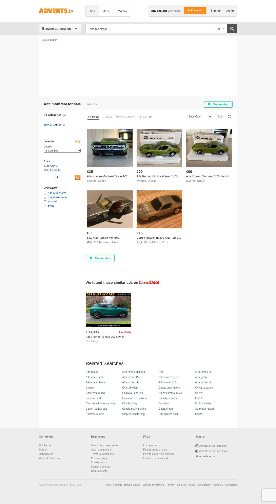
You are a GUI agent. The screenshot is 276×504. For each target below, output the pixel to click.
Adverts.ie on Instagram (213, 445)
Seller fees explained (155, 458)
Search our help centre (104, 445)
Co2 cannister (203, 403)
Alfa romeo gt (203, 382)
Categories (204, 485)
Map (78, 141)
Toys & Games (52, 124)
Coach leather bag (96, 408)
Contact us (231, 485)
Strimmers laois (95, 413)
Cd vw (198, 392)
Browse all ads (132, 485)
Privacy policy (99, 458)
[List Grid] (222, 116)
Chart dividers (130, 387)
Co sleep (164, 403)
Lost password (151, 445)
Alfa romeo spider (169, 377)
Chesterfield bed (95, 392)
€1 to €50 (49, 165)
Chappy (90, 387)
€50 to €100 (50, 169)
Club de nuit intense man (100, 403)
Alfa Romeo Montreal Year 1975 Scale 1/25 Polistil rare (172, 176)
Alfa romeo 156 (167, 382)
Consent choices (101, 466)
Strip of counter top (133, 413)
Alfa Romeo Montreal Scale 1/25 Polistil (112, 176)
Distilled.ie (45, 445)
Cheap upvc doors (169, 387)
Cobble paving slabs (134, 408)
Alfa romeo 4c (203, 371)
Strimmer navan (204, 408)
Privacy (170, 485)
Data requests (99, 470)
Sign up (216, 10)
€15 (140, 233)
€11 (90, 233)
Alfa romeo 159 (131, 377)
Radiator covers (168, 398)
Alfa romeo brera (95, 382)
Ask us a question (101, 449)
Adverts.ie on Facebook (213, 451)
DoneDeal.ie (46, 453)
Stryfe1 (199, 413)
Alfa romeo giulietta (133, 371)
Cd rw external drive (170, 392)
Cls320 (199, 398)
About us (218, 485)
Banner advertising (153, 485)
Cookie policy (99, 462)
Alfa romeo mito (95, 377)
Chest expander (204, 387)
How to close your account (158, 453)
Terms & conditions (102, 453)
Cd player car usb (132, 392)
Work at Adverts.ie (50, 458)
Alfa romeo (92, 371)
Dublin (102, 180)
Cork (115, 242)
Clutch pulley (129, 403)
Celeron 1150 (93, 398)
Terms (192, 485)
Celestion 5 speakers (134, 398)
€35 (90, 172)
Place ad (196, 10)
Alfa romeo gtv (130, 382)
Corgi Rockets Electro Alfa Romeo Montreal (164, 237)
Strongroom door (168, 413)
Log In (230, 10)
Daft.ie (43, 449)
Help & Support (113, 485)
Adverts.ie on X (208, 456)
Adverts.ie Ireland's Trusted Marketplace (60, 11)
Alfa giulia (201, 377)
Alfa (161, 371)
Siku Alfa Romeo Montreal (103, 237)
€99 (140, 172)
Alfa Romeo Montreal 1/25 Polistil (207, 176)
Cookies (181, 485)
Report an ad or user (155, 449)
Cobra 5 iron (166, 408)
